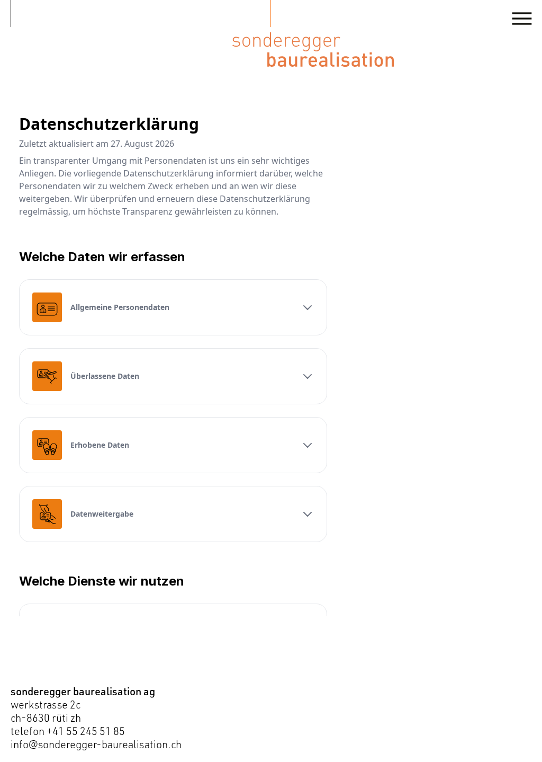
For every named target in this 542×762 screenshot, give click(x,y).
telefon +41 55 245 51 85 (68, 731)
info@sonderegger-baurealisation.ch (96, 744)
